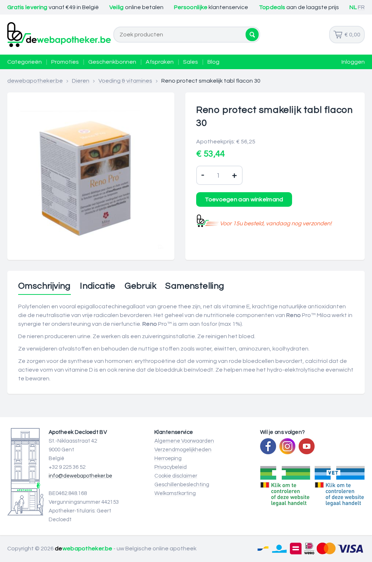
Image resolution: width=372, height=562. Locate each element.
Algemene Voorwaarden (184, 441)
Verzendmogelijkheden (182, 449)
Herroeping (168, 458)
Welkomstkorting (175, 493)
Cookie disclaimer (175, 476)
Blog (213, 62)
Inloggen (353, 62)
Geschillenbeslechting (181, 484)
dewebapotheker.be (35, 81)
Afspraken (160, 62)
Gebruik (140, 286)
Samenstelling (194, 286)
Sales (190, 62)
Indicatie (98, 286)
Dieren (80, 81)
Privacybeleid (170, 467)
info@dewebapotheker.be (80, 476)
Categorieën (24, 62)
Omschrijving (44, 286)
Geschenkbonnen (112, 62)
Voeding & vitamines (125, 81)
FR (361, 7)
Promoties (65, 62)
